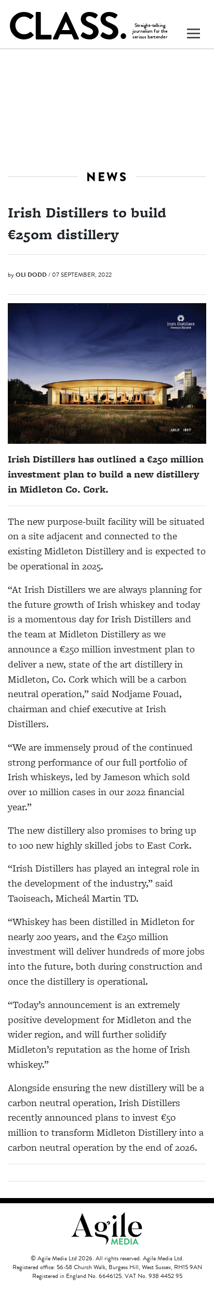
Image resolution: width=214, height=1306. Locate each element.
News (107, 177)
